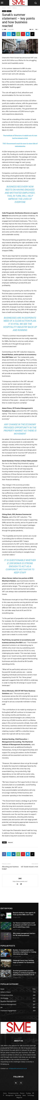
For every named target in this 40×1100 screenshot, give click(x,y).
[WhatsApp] (18, 34)
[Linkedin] (13, 34)
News (9, 8)
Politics (15, 8)
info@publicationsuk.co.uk (18, 1068)
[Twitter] (9, 34)
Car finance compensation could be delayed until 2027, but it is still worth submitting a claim (24, 925)
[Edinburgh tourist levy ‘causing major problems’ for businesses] (6, 963)
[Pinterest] (23, 34)
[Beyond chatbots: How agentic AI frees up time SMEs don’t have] (6, 915)
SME (5, 29)
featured (10, 842)
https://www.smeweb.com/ (20, 881)
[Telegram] (28, 34)
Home (4, 8)
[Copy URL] (32, 34)
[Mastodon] (22, 884)
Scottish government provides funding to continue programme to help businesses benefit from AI (24, 973)
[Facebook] (4, 34)
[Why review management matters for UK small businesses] (6, 936)
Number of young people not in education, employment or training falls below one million (24, 952)
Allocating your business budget (10, 868)
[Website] (18, 884)
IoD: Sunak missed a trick (29, 867)
